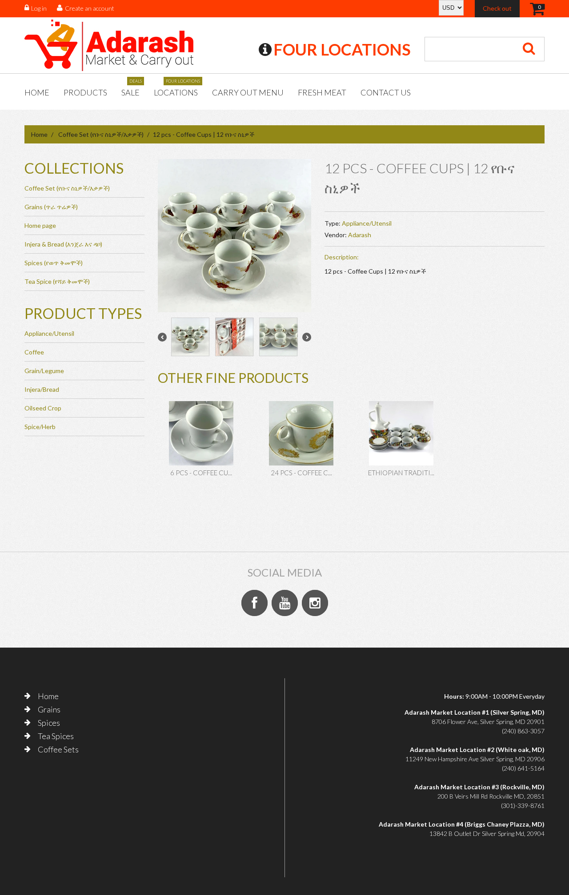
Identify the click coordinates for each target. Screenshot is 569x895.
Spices (49, 723)
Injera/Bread (41, 389)
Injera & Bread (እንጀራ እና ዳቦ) (63, 244)
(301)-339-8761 (523, 805)
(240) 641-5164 (523, 768)
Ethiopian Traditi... (401, 473)
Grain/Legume (44, 370)
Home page (40, 225)
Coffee (34, 352)
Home (36, 92)
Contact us (386, 92)
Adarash (359, 235)
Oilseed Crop (42, 408)
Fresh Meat (322, 92)
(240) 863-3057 (523, 731)
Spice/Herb (40, 426)
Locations (176, 89)
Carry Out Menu (248, 92)
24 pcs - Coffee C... (301, 473)
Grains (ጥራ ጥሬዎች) (51, 207)
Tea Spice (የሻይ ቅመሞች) (57, 281)
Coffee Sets (58, 749)
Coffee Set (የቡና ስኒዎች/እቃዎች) (101, 134)
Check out (497, 8)
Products (85, 92)
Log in (39, 8)
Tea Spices (56, 736)
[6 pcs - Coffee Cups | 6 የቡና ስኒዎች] (201, 433)
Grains (49, 709)
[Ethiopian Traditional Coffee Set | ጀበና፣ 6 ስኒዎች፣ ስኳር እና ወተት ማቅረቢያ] (401, 433)
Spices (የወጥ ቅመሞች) (53, 263)
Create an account (89, 8)
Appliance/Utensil (367, 223)
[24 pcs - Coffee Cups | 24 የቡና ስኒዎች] (301, 433)
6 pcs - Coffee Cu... (201, 473)
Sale (130, 89)
